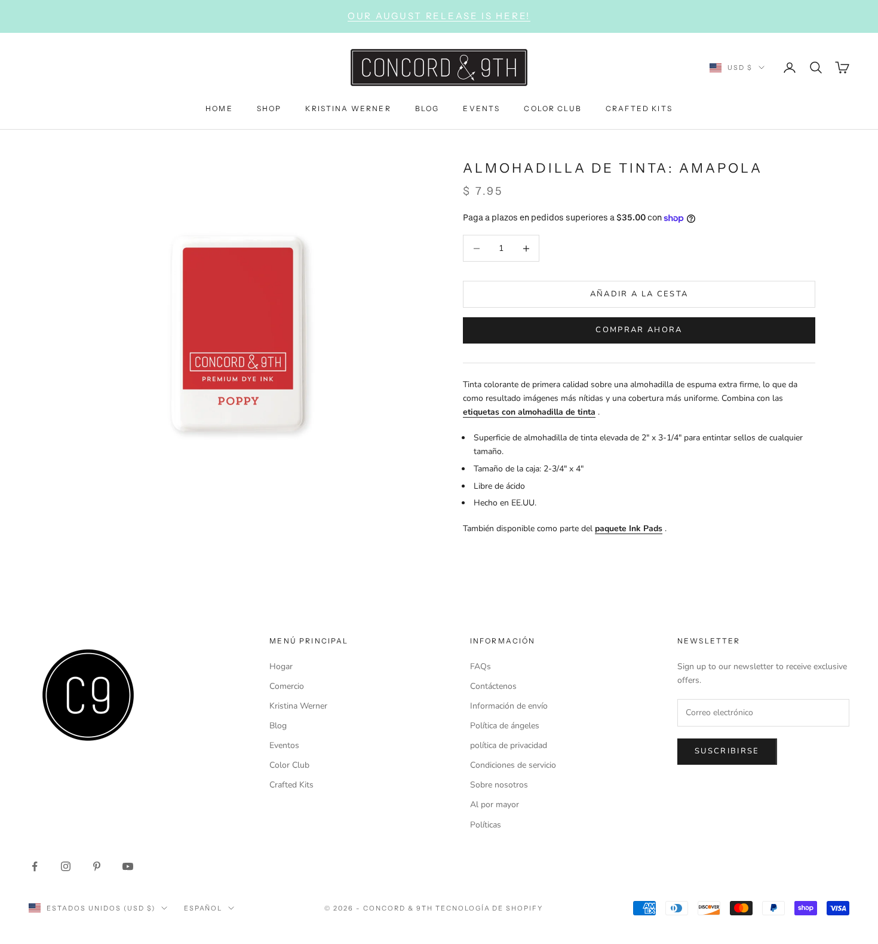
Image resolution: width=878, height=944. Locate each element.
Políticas (485, 824)
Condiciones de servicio (513, 765)
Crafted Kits (291, 784)
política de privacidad (508, 745)
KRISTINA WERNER (348, 107)
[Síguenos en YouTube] (128, 866)
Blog (278, 725)
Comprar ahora (638, 329)
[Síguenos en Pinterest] (97, 866)
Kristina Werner (298, 706)
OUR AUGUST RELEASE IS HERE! (439, 16)
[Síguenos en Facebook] (35, 866)
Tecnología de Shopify (489, 908)
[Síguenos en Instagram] (66, 866)
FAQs (480, 666)
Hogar (281, 666)
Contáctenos (493, 686)
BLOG (427, 107)
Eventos (284, 745)
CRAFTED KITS (639, 107)
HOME (219, 107)
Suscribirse (727, 751)
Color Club (289, 765)
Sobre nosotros (499, 784)
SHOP (269, 107)
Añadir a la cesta (639, 294)
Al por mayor (494, 804)
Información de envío (509, 706)
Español (203, 908)
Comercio (286, 686)
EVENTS (481, 107)
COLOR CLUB (553, 107)
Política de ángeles (504, 725)
